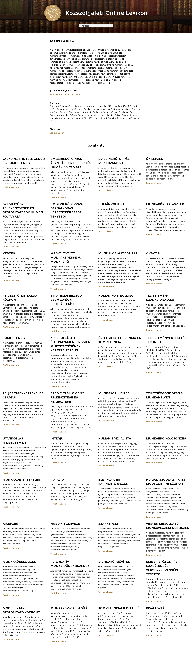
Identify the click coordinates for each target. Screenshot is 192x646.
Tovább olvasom (11, 187)
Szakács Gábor (57, 132)
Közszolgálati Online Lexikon (107, 13)
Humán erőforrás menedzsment (65, 94)
